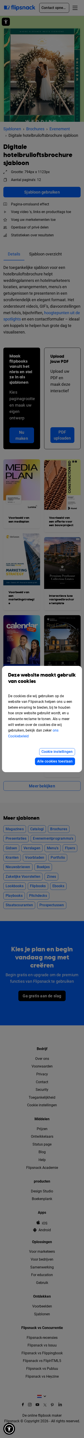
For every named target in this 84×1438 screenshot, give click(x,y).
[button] (9, 1429)
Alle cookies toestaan (55, 761)
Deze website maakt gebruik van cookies (42, 678)
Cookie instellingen (57, 752)
